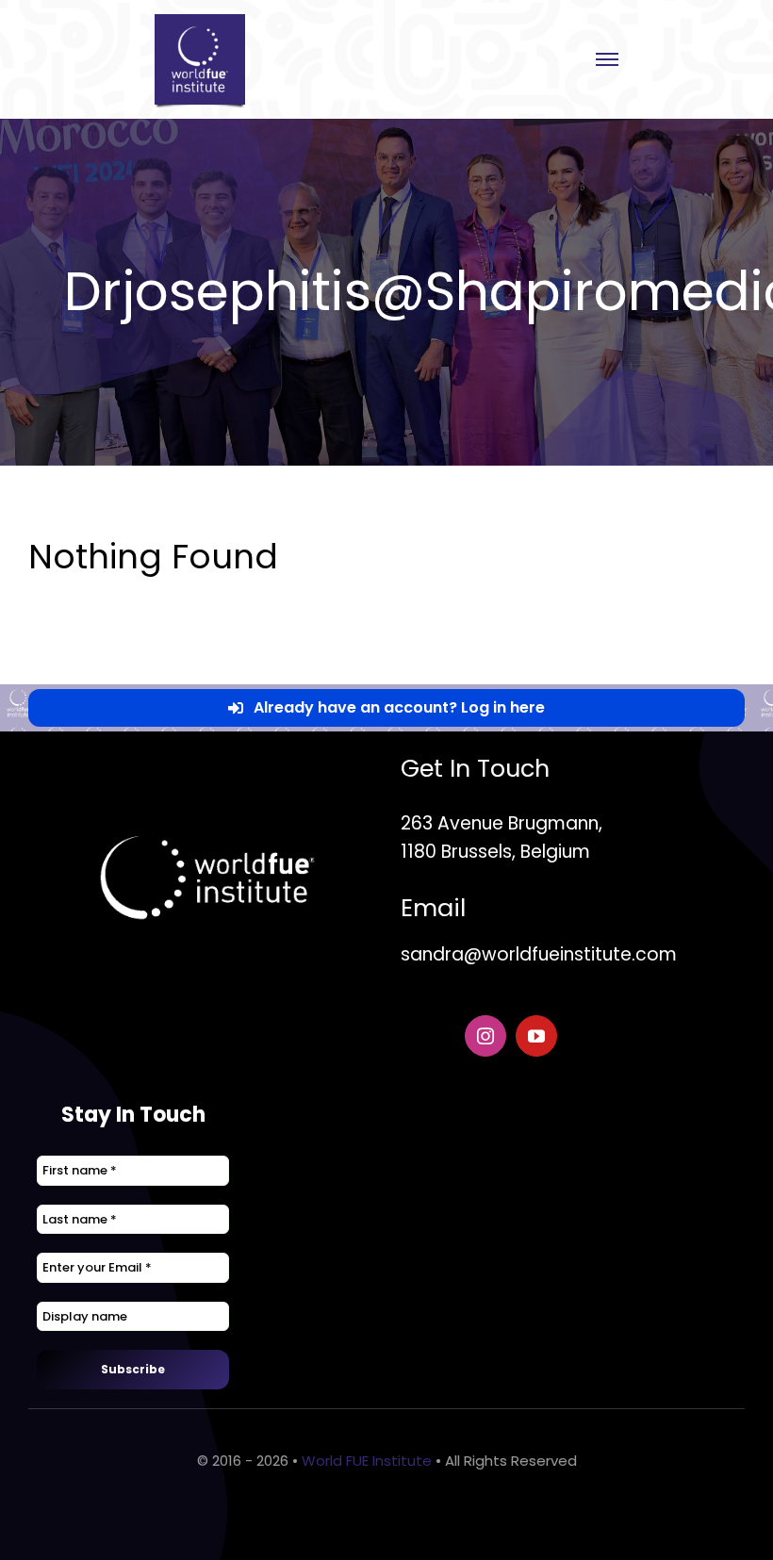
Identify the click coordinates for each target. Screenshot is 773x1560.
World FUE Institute (367, 1460)
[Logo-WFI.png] (200, 21)
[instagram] (485, 1036)
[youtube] (536, 1036)
